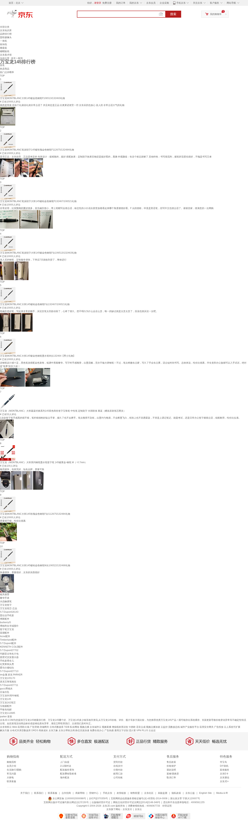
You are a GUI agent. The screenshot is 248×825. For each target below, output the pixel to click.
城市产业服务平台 (189, 727)
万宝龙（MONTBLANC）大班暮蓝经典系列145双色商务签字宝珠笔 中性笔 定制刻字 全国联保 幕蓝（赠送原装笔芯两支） (63, 410)
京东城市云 (95, 727)
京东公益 (190, 793)
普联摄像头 (6, 37)
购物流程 (11, 762)
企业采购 (164, 3)
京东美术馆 (6, 54)
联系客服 (11, 781)
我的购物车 (216, 14)
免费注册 (107, 3)
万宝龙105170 (7, 678)
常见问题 (11, 773)
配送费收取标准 (68, 773)
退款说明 (171, 769)
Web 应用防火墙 (20, 727)
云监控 (164, 727)
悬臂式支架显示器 (9, 657)
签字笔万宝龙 (7, 629)
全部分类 (4, 27)
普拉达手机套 (7, 615)
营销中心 (93, 793)
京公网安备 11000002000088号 (69, 798)
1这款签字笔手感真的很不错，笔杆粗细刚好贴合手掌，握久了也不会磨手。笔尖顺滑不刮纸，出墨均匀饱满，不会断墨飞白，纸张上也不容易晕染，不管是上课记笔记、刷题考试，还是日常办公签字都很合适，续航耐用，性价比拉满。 (120, 417)
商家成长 (43, 730)
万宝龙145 (5, 699)
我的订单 (120, 3)
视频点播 (84, 727)
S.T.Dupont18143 (9, 612)
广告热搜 (109, 730)
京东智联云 (6, 727)
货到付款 (118, 762)
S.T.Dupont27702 (9, 650)
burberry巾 (5, 622)
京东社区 (148, 793)
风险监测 (162, 793)
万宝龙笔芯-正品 (8, 608)
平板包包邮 (6, 709)
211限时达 (65, 766)
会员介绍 (11, 766)
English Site (205, 793)
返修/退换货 (173, 773)
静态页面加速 (82, 730)
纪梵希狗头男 (7, 664)
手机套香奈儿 (7, 660)
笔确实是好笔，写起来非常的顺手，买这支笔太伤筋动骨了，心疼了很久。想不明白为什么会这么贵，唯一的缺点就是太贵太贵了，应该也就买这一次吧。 (79, 311)
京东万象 (53, 730)
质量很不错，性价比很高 (13, 521)
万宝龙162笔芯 (8, 702)
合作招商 (66, 793)
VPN (138, 730)
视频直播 (106, 727)
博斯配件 (4, 619)
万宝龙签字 (6, 605)
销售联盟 (135, 793)
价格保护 (171, 766)
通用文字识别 (121, 730)
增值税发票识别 (120, 727)
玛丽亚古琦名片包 (9, 653)
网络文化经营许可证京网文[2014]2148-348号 (136, 802)
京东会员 (151, 3)
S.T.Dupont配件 (8, 643)
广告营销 (34, 727)
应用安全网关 (207, 727)
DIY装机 (224, 766)
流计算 (132, 730)
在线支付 (118, 766)
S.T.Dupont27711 (9, 685)
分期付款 (118, 769)
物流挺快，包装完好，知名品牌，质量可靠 (22, 469)
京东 (33, 15)
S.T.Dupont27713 (9, 671)
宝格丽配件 (6, 706)
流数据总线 (174, 727)
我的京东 (134, 3)
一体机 (3, 41)
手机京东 (181, 3)
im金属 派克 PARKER (11, 674)
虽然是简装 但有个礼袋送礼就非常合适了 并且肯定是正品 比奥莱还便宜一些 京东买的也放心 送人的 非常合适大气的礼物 (62, 105)
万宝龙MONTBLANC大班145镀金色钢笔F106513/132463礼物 (32, 98)
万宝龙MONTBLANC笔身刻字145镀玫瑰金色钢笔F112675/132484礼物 (37, 149)
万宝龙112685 (7, 713)
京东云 (138, 809)
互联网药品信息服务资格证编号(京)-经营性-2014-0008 (139, 798)
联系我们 (38, 793)
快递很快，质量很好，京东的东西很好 (20, 572)
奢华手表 (4, 598)
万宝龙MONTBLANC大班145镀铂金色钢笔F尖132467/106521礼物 (35, 304)
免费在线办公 (97, 730)
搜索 (173, 14)
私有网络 (74, 727)
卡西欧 (132, 727)
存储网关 (44, 727)
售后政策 (171, 762)
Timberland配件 (8, 639)
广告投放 (218, 727)
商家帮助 (80, 793)
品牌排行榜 (6, 34)
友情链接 (121, 793)
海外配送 (64, 777)
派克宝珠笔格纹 (8, 681)
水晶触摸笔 (6, 601)
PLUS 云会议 (149, 730)
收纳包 (3, 44)
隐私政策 (176, 793)
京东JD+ (224, 781)
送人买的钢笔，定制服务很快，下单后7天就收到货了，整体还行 (33, 259)
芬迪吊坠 (4, 692)
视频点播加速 (153, 727)
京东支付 (127, 809)
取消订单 (171, 777)
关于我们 (25, 793)
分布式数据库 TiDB (59, 727)
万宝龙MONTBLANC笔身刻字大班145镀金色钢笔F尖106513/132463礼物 (38, 252)
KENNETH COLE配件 (11, 646)
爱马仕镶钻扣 (7, 667)
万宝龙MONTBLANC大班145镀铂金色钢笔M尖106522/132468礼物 (35, 565)
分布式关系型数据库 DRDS (24, 730)
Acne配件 (5, 636)
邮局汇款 (118, 773)
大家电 (10, 777)
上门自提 (64, 762)
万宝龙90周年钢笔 (9, 695)
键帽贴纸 (4, 51)
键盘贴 (3, 47)
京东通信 (224, 777)
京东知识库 (6, 30)
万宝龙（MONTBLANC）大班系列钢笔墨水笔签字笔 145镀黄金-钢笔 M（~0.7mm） (43, 462)
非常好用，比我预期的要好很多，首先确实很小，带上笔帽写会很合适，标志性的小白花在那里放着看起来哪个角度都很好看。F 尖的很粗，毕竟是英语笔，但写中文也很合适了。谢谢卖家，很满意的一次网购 (107, 208)
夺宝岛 (223, 762)
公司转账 (118, 777)
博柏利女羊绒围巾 (9, 626)
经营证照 (167, 805)
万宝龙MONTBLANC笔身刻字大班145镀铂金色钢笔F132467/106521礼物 (38, 201)
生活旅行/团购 (14, 769)
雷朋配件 (4, 632)
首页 (13, 58)
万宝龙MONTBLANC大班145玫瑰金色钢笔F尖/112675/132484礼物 (35, 514)
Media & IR (222, 793)
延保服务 (224, 769)
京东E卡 (224, 773)
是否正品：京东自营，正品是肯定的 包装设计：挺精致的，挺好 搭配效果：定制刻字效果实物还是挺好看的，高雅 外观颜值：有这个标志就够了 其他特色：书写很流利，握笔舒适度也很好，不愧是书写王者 (106, 156)
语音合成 (141, 727)
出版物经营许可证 (101, 802)
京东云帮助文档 (67, 730)
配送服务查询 (67, 769)
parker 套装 (6, 716)
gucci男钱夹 (6, 688)
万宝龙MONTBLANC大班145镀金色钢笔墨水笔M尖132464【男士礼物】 (37, 355)
